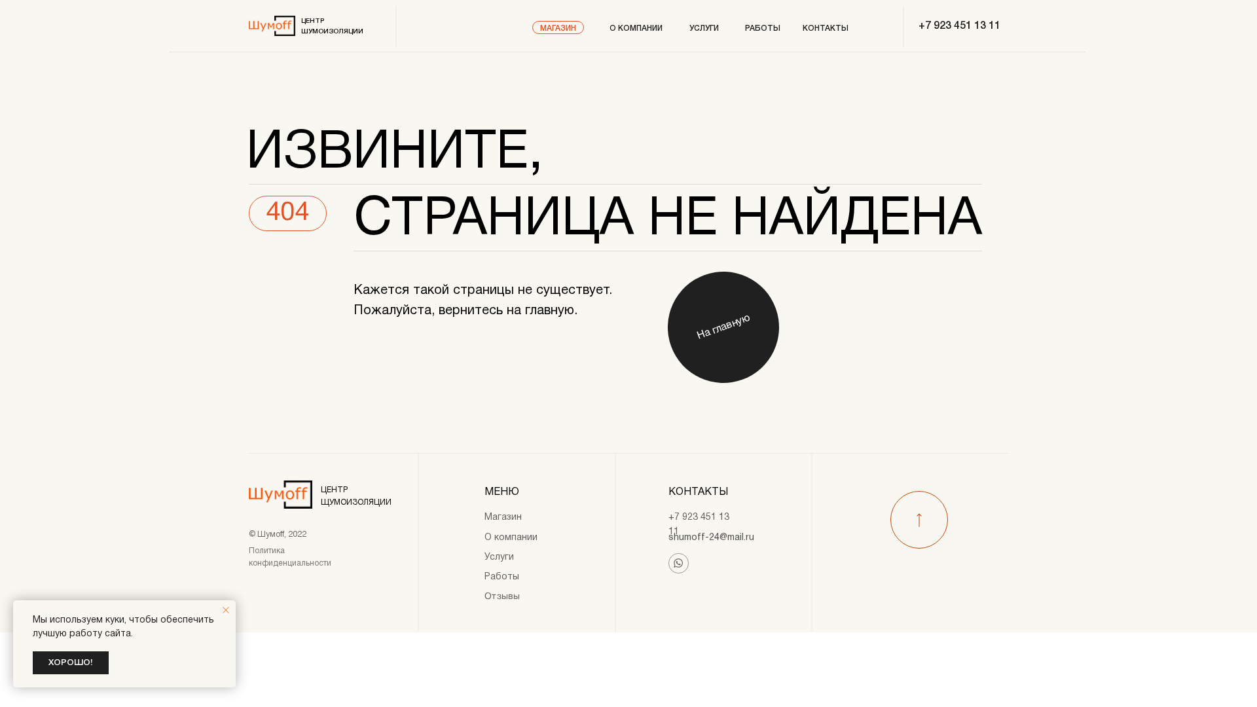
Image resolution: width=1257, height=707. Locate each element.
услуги (704, 28)
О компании (636, 28)
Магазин (558, 28)
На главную (723, 327)
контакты (825, 28)
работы (762, 28)
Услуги (499, 557)
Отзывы (502, 597)
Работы (501, 577)
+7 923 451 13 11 (959, 26)
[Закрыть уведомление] (225, 610)
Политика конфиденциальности (290, 557)
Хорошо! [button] (70, 662)
